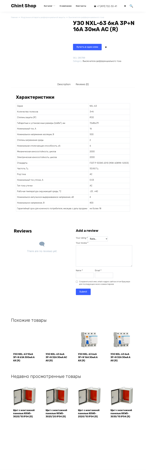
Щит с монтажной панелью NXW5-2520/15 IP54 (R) (89, 413)
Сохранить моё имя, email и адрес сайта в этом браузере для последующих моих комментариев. (104, 282)
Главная (14, 17)
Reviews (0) (82, 84)
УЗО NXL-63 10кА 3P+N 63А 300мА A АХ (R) (24, 357)
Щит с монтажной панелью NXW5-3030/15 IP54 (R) (121, 413)
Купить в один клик (87, 47)
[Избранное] (125, 6)
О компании (66, 6)
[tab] (64, 84)
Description (64, 84)
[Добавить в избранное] (106, 47)
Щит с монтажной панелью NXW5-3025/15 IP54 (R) (24, 413)
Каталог (48, 6)
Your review (82, 243)
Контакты (81, 6)
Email (98, 270)
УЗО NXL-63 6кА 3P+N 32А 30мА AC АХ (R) (56, 357)
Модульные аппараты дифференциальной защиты (43, 17)
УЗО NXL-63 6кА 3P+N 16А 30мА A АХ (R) (88, 357)
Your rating (82, 238)
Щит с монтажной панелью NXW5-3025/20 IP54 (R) (56, 413)
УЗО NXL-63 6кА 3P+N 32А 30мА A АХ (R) (120, 357)
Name (79, 270)
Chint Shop (23, 5)
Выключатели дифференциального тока (86, 17)
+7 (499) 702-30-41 (107, 6)
